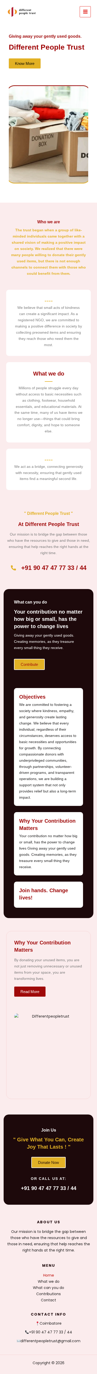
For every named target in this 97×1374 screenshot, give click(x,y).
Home (48, 1275)
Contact (48, 1300)
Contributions (48, 1293)
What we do (48, 1281)
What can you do (48, 1287)
